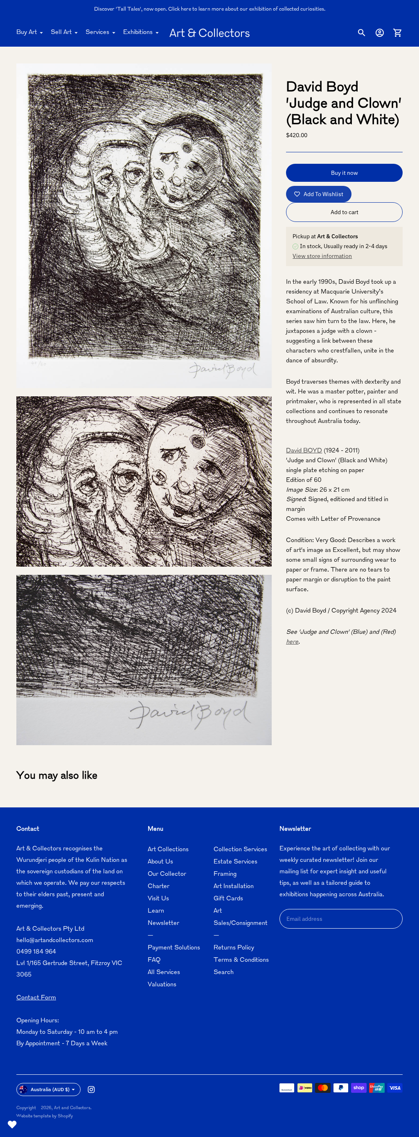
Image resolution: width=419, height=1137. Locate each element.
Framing (225, 874)
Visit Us (158, 899)
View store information (322, 256)
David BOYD (304, 451)
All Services (164, 973)
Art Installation (234, 887)
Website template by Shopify (44, 1116)
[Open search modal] (362, 33)
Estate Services (235, 862)
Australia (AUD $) (50, 1089)
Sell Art (61, 32)
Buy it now (344, 172)
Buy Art (26, 32)
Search (224, 973)
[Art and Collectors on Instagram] (91, 1089)
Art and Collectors (72, 1108)
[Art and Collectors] (209, 33)
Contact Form (36, 998)
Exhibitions (138, 32)
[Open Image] (144, 225)
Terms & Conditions (241, 960)
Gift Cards (228, 899)
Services (97, 32)
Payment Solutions (174, 948)
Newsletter (163, 923)
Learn (156, 911)
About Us (160, 862)
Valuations (162, 985)
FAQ (154, 960)
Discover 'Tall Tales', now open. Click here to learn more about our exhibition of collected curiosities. (209, 9)
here (292, 642)
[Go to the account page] (380, 33)
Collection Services (240, 850)
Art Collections (168, 850)
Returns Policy (234, 948)
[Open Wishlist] (12, 1125)
